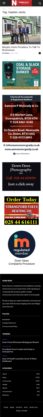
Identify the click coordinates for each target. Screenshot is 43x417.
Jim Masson (5, 53)
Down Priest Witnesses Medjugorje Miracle (20, 342)
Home (4, 9)
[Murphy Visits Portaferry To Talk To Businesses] (21, 30)
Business (5, 43)
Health (4, 339)
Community (6, 346)
